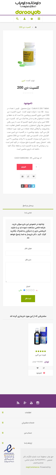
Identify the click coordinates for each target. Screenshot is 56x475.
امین (23, 80)
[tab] (28, 205)
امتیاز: (28, 286)
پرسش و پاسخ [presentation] (28, 205)
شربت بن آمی (40, 355)
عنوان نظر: (28, 248)
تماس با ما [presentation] (28, 212)
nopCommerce (32, 467)
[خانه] (35, 27)
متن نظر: (28, 259)
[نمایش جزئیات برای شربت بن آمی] (40, 335)
